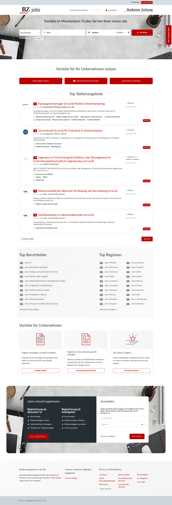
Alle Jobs (36, 107)
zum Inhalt (141, 482)
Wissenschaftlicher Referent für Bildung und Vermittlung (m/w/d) (77, 191)
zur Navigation (142, 478)
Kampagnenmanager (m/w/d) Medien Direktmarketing (71, 103)
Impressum (103, 475)
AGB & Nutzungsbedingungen (107, 480)
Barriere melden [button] (124, 475)
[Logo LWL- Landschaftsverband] (25, 192)
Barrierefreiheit (142, 475)
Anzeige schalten (147, 2)
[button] (128, 33)
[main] (86, 238)
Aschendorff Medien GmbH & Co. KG (58, 107)
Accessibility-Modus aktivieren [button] (125, 480)
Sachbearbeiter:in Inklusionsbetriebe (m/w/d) (66, 215)
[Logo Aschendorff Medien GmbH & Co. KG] (25, 105)
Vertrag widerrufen (105, 489)
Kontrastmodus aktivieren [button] (123, 486)
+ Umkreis (119, 32)
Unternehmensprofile (79, 10)
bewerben (147, 120)
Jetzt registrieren (38, 436)
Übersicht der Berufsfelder (29, 309)
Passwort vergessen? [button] (108, 436)
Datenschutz (103, 484)
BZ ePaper (57, 478)
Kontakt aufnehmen (131, 370)
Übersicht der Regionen (108, 309)
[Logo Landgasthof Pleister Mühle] (25, 132)
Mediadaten (135, 2)
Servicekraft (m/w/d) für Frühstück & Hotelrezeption (70, 130)
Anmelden (112, 10)
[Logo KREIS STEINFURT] (25, 159)
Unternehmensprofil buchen (86, 370)
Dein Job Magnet (71, 478)
